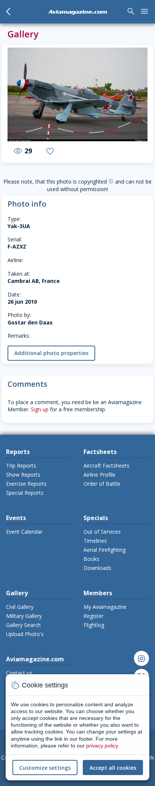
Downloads (97, 567)
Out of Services (102, 531)
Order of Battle (102, 483)
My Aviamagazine (105, 606)
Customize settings (45, 767)
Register (93, 615)
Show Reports (23, 474)
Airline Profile (99, 474)
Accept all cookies (113, 767)
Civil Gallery (19, 606)
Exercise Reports (26, 483)
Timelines (95, 540)
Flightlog (94, 624)
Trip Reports (21, 465)
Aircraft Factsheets (106, 465)
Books (91, 558)
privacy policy (102, 746)
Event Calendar (24, 531)
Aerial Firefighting (105, 549)
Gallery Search (23, 624)
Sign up (40, 409)
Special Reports (25, 492)
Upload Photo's (25, 634)
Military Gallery (24, 615)
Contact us (19, 672)
